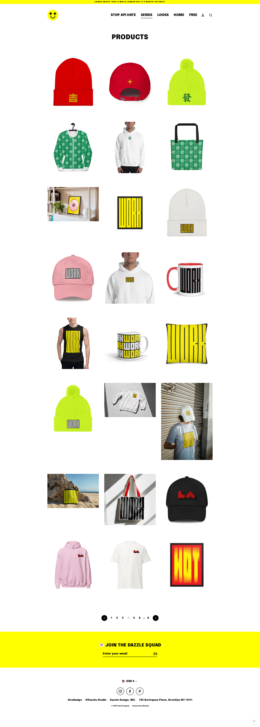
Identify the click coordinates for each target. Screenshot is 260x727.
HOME (179, 15)
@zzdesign (75, 700)
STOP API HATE (123, 15)
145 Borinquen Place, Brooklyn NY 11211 (165, 700)
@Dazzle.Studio (96, 700)
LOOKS (163, 15)
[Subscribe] (155, 654)
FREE (193, 15)
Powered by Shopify (140, 706)
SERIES (146, 15)
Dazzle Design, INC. (123, 700)
